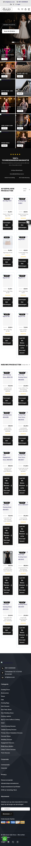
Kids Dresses (5, 706)
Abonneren (6, 814)
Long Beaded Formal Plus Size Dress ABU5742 (7, 569)
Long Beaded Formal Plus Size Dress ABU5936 (23, 429)
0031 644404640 (23, 2)
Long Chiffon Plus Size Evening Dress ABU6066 (23, 389)
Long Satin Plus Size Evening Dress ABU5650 (8, 619)
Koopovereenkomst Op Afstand (10, 786)
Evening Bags (5, 703)
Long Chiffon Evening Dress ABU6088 (8, 429)
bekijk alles (25, 189)
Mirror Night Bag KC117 (23, 291)
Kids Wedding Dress (7, 713)
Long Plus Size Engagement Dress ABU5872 (8, 469)
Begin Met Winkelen (9, 31)
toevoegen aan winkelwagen (7, 225)
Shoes (3, 696)
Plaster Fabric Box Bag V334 (8, 214)
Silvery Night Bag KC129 (7, 291)
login (18, 4)
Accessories (5, 693)
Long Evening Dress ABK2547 (23, 518)
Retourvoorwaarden (7, 780)
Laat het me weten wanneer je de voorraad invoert (22, 345)
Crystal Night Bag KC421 (23, 253)
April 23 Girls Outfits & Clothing (10, 719)
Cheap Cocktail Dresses (8, 749)
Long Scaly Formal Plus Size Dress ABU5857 (23, 469)
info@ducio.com (10, 2)
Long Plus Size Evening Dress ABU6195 (8, 389)
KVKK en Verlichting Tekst (9, 790)
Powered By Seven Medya (19, 837)
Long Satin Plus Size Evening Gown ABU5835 (8, 519)
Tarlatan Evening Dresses (8, 729)
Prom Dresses (5, 753)
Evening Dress (5, 689)
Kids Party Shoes (6, 709)
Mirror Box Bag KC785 (8, 330)
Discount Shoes (6, 736)
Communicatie (5, 765)
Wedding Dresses (6, 739)
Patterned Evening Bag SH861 (23, 214)
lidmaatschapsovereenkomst (10, 783)
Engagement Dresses (7, 743)
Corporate (4, 768)
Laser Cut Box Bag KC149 (23, 330)
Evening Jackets (6, 716)
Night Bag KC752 (7, 252)
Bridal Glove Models (7, 746)
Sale (2, 699)
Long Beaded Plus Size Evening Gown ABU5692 (23, 569)
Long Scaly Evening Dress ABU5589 (23, 619)
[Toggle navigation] (29, 9)
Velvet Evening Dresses (8, 726)
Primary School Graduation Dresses (11, 733)
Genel (2, 723)
